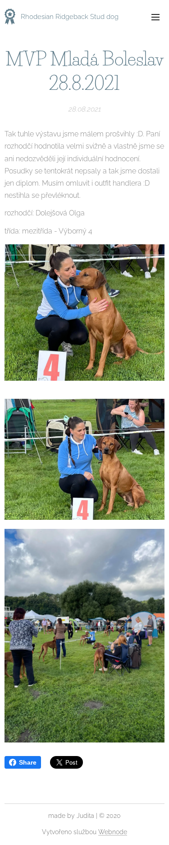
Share (28, 762)
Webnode (112, 832)
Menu (155, 17)
